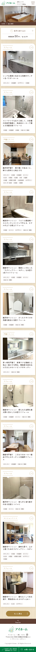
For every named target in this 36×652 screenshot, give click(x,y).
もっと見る (18, 614)
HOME (3, 24)
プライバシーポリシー (19, 639)
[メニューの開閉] (33, 3)
